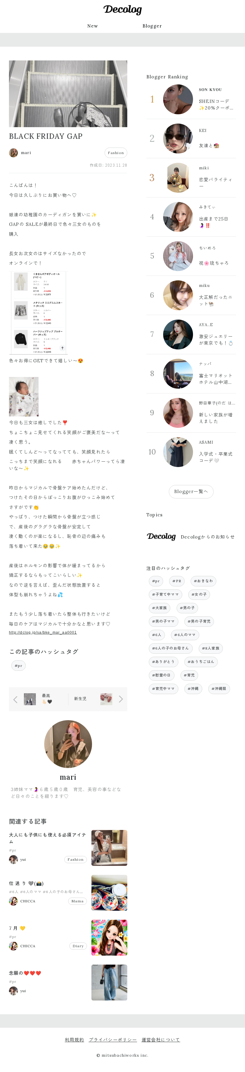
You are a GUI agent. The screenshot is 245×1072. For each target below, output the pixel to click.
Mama (77, 901)
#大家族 (159, 608)
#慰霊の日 (161, 675)
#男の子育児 (199, 621)
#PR (176, 581)
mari (68, 777)
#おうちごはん (201, 661)
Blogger (152, 26)
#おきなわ (203, 581)
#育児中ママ (163, 688)
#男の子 (187, 608)
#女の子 (199, 594)
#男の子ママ (163, 621)
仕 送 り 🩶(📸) (26, 883)
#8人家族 (211, 648)
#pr (19, 665)
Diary (78, 946)
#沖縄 (193, 688)
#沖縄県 (219, 688)
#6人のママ (31, 891)
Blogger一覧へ (191, 491)
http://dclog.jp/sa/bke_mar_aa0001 (43, 632)
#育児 (189, 675)
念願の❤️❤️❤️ (25, 973)
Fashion (116, 152)
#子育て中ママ (165, 594)
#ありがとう (163, 661)
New (92, 26)
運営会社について (161, 1040)
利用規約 (74, 1040)
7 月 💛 (17, 928)
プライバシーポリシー (113, 1040)
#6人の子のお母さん (61, 891)
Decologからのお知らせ (208, 537)
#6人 (14, 891)
